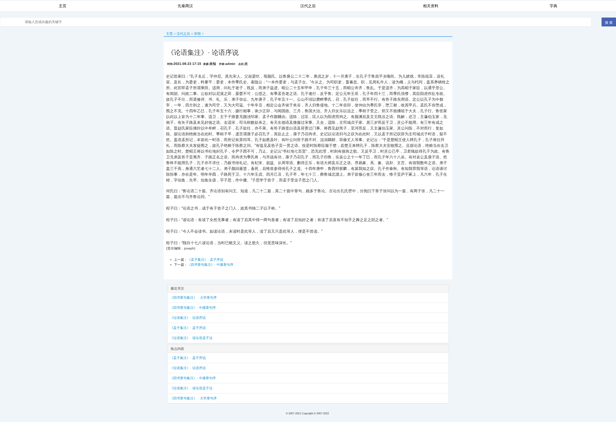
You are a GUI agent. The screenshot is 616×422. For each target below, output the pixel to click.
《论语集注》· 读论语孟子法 (191, 338)
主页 (169, 34)
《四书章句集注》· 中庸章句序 (210, 265)
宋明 (197, 34)
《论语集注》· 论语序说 (188, 318)
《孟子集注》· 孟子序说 (205, 259)
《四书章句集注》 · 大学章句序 (193, 297)
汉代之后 (183, 34)
